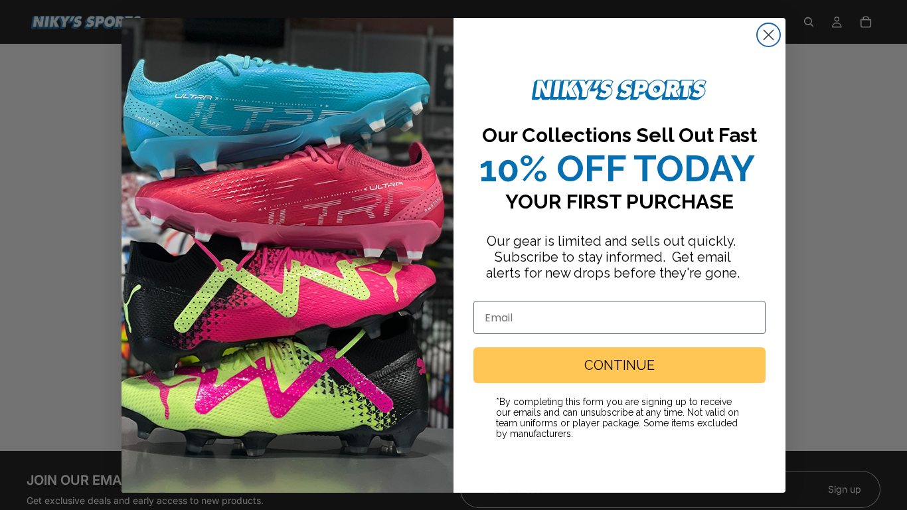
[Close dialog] (768, 34)
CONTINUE (619, 365)
